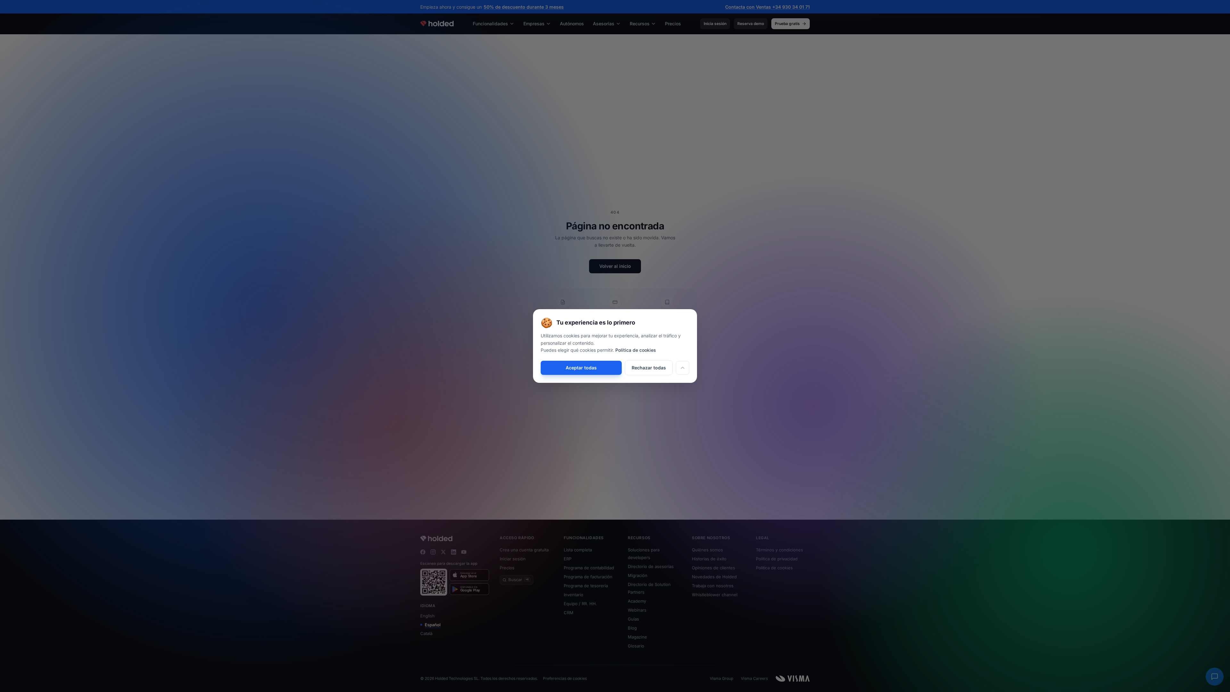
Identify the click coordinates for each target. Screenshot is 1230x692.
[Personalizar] (682, 368)
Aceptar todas (581, 367)
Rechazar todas (649, 367)
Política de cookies (635, 350)
